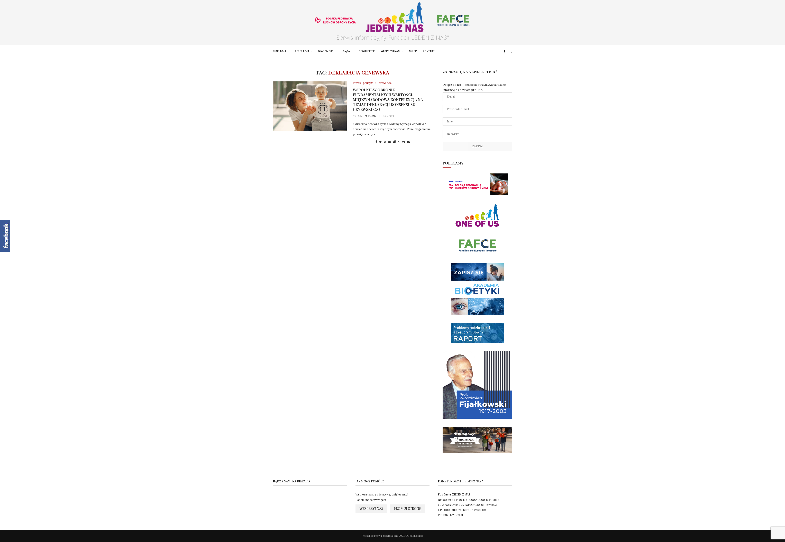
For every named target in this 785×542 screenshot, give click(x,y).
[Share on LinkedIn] (389, 142)
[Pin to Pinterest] (385, 142)
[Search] (510, 51)
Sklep (413, 51)
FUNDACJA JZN (366, 116)
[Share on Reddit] (394, 142)
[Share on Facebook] (376, 142)
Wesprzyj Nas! (390, 51)
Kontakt (428, 51)
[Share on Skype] (403, 142)
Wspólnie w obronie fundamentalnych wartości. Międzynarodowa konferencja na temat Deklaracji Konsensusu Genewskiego (388, 99)
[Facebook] (504, 51)
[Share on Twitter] (380, 142)
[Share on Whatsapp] (399, 142)
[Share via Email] (408, 142)
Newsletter (367, 51)
